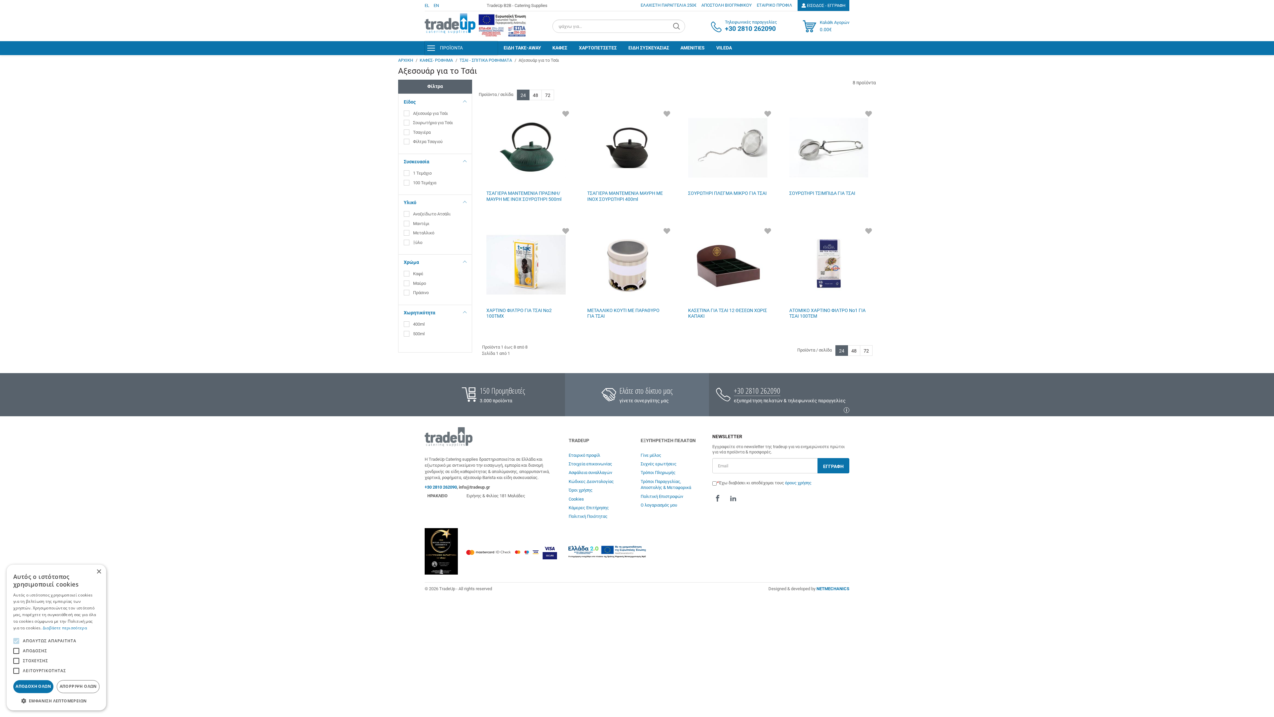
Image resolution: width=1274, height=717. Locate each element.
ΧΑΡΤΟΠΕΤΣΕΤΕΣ (598, 47)
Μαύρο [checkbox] (420, 283)
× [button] (98, 571)
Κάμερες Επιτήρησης (589, 507)
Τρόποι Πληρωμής (658, 472)
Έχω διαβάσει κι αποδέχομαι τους (765, 482)
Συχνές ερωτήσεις (658, 463)
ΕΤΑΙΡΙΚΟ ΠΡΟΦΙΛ (774, 5)
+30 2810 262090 (757, 390)
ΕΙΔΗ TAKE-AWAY (522, 47)
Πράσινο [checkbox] (421, 292)
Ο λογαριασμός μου (659, 505)
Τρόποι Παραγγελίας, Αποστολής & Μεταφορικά (666, 484)
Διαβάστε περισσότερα (65, 628)
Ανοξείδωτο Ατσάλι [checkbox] (432, 213)
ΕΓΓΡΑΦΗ (833, 466)
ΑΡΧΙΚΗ (405, 60)
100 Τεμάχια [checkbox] (424, 182)
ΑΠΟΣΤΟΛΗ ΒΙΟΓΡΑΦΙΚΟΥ (726, 5)
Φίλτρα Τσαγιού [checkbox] (428, 141)
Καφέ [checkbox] (418, 273)
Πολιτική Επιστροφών (662, 496)
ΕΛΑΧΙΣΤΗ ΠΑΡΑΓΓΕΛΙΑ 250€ (668, 5)
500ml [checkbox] (419, 333)
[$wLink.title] (502, 25)
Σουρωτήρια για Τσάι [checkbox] (433, 122)
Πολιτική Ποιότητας (588, 516)
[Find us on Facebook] (717, 498)
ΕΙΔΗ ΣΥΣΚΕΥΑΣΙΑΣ (648, 47)
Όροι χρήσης (581, 490)
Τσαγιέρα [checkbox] (422, 132)
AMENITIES (692, 47)
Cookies (576, 499)
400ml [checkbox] (419, 324)
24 (523, 95)
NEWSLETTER (727, 436)
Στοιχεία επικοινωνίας (590, 463)
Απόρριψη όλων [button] (78, 686)
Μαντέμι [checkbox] (421, 223)
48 (535, 95)
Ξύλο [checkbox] (418, 242)
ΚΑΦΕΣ (559, 47)
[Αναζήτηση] (677, 26)
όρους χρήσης (798, 482)
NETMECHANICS (832, 588)
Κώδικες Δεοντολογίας (591, 481)
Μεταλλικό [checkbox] (423, 232)
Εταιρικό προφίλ (584, 455)
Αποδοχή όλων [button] (33, 686)
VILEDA (724, 47)
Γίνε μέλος (651, 455)
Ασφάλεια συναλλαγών (590, 472)
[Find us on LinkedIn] (733, 498)
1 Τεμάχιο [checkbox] (422, 173)
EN (436, 5)
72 (547, 95)
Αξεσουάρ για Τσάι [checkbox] (430, 113)
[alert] (56, 637)
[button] (56, 700)
